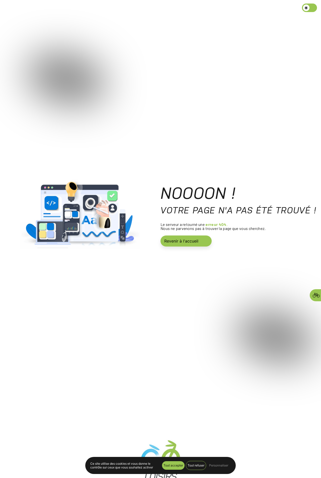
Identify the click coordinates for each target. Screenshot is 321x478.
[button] (140, 9)
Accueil (114, 8)
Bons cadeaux (189, 8)
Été (149, 8)
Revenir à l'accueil (181, 241)
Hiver (131, 8)
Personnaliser (218, 465)
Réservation (217, 8)
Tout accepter (173, 465)
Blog (167, 8)
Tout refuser (196, 465)
